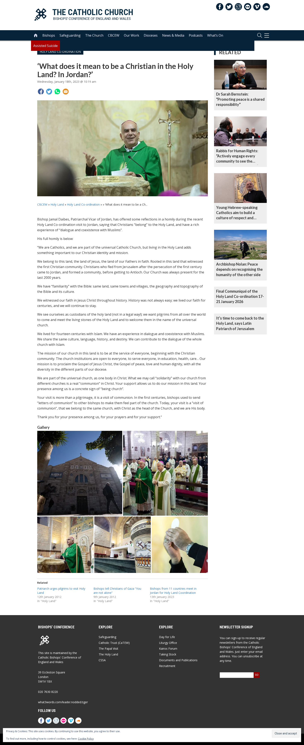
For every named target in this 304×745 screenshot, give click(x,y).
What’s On (215, 35)
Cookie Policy (86, 738)
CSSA (102, 660)
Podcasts (196, 35)
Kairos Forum (168, 648)
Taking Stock (167, 654)
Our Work (131, 35)
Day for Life (167, 637)
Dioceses (151, 35)
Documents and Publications (178, 660)
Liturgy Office (168, 643)
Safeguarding (70, 35)
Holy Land (57, 204)
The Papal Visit (108, 648)
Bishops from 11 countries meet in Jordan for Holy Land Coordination (173, 591)
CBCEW (113, 35)
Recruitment (167, 666)
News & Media (173, 35)
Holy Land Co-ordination (83, 204)
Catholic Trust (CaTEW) (114, 643)
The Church (94, 35)
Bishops (48, 35)
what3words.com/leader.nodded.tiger (63, 702)
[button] (79, 473)
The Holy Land (108, 654)
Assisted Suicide (45, 45)
